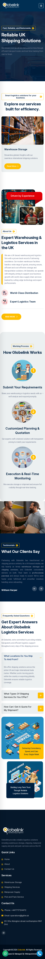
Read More (11, 166)
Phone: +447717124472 (15, 910)
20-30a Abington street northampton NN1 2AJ (23, 922)
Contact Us (9, 869)
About (7, 864)
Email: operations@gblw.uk (17, 915)
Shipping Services (12, 887)
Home (7, 859)
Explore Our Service (21, 64)
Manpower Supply (12, 892)
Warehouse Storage (15, 149)
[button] (34, 588)
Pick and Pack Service (14, 897)
